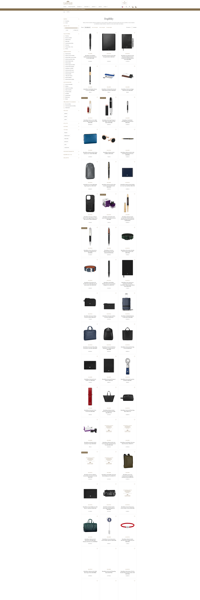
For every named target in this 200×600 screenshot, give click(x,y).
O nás (106, 6)
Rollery (66, 49)
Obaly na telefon (68, 90)
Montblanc (67, 21)
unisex (65, 120)
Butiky (101, 6)
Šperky (66, 99)
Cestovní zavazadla (68, 84)
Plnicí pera (67, 45)
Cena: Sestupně (102, 27)
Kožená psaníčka (68, 74)
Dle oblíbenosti (87, 27)
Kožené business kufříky (69, 79)
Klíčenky (66, 86)
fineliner (65, 133)
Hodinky (79, 6)
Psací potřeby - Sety (69, 47)
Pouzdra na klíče (68, 92)
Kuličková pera (68, 40)
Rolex (65, 6)
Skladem (134, 27)
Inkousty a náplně (68, 38)
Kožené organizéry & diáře (70, 65)
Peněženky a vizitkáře (69, 68)
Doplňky (87, 6)
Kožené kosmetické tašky (70, 59)
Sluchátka (67, 93)
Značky (94, 6)
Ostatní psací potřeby (69, 43)
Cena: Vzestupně (95, 27)
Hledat (126, 6)
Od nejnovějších (109, 27)
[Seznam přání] (97, 33)
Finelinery (67, 36)
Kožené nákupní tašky (69, 61)
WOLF (66, 23)
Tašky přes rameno (68, 76)
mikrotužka (66, 139)
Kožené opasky (68, 63)
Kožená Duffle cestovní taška (70, 57)
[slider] (64, 28)
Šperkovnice (67, 97)
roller (65, 145)
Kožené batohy (68, 54)
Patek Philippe (71, 6)
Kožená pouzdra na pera (69, 72)
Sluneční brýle (67, 95)
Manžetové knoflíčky (69, 88)
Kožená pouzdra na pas (69, 70)
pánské (65, 117)
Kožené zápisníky (68, 77)
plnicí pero (66, 142)
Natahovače (67, 108)
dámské (65, 114)
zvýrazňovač (66, 148)
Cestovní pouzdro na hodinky (70, 106)
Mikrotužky (67, 41)
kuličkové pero (67, 136)
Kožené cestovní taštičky (69, 56)
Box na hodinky (68, 104)
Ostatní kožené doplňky (69, 67)
